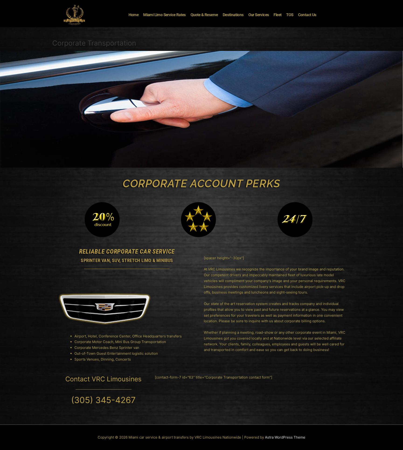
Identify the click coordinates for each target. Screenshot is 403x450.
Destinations (233, 14)
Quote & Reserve (204, 14)
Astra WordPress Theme (285, 437)
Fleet (277, 14)
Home (134, 14)
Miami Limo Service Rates (164, 14)
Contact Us (307, 14)
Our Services (258, 14)
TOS (289, 14)
